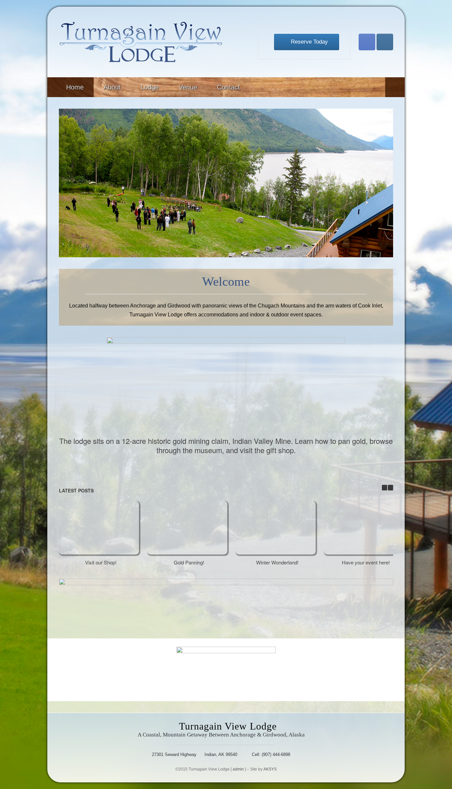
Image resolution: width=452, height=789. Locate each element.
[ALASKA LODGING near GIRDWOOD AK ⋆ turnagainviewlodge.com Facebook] (367, 42)
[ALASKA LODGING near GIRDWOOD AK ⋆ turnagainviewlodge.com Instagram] (385, 42)
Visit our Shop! (100, 562)
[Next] (390, 487)
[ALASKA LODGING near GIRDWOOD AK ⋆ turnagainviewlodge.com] (141, 41)
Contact (228, 87)
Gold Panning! (189, 562)
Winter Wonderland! (277, 562)
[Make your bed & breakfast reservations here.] (226, 603)
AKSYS (270, 769)
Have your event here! (366, 562)
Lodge (150, 87)
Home (75, 87)
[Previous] (384, 487)
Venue (188, 87)
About (112, 87)
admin (238, 769)
